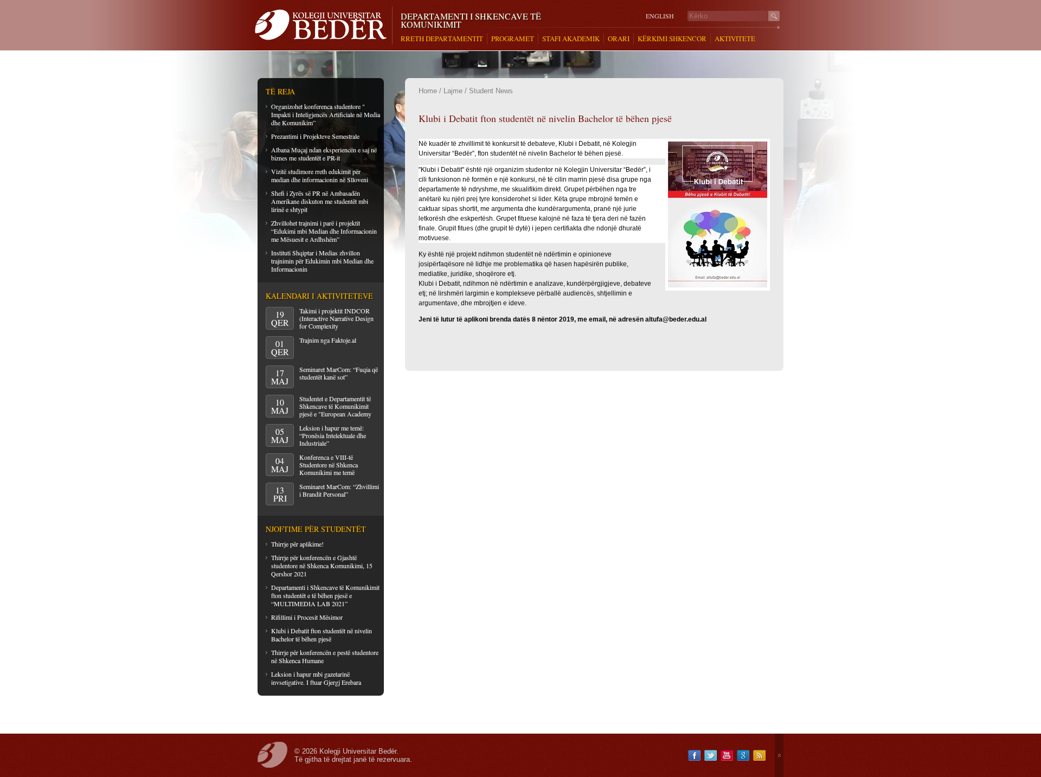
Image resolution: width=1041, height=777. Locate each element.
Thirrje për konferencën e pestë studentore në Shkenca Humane (324, 656)
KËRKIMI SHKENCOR (672, 39)
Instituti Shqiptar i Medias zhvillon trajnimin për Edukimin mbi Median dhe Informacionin (322, 260)
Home (428, 91)
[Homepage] (323, 25)
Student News (491, 91)
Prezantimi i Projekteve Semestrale (315, 136)
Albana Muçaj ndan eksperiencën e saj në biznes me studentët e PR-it (324, 153)
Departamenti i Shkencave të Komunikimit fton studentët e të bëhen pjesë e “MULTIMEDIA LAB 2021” (325, 595)
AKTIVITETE (735, 39)
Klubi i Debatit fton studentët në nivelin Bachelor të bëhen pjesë (321, 634)
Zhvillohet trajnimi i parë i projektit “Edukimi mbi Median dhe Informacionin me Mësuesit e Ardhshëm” (324, 231)
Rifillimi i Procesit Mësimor (307, 617)
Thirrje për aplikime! (297, 544)
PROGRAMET (512, 39)
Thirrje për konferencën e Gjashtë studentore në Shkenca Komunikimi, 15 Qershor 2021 (321, 565)
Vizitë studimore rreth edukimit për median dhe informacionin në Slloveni (319, 175)
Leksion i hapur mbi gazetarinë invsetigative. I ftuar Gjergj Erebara (316, 678)
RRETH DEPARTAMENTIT (442, 39)
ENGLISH (660, 16)
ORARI (618, 39)
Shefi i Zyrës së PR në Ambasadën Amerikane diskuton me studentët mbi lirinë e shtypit (319, 201)
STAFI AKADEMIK (571, 39)
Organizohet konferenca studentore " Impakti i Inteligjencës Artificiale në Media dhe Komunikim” (325, 114)
